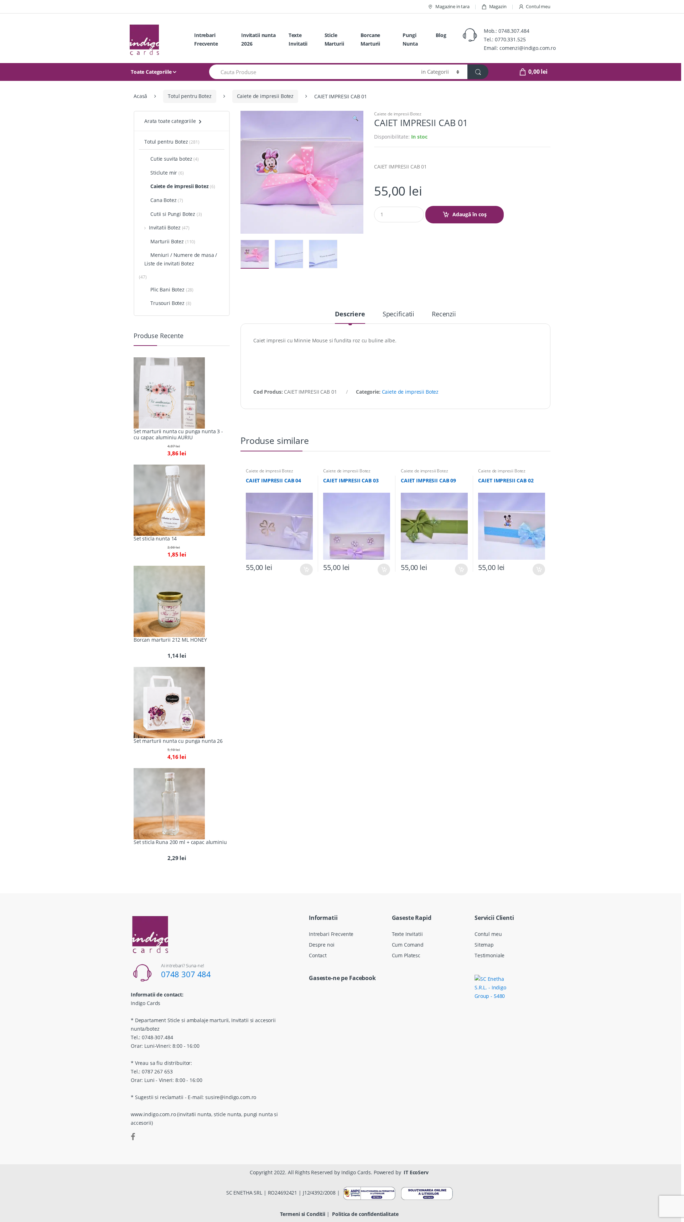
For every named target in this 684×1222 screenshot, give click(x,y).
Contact (318, 955)
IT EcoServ (416, 1172)
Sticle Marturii (334, 39)
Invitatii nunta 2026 (258, 39)
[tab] (350, 317)
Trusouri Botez (167, 303)
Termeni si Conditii (302, 1214)
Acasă (140, 96)
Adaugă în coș (469, 214)
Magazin (498, 6)
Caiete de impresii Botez (265, 96)
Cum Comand (408, 944)
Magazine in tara (452, 6)
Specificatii (398, 314)
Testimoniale (489, 955)
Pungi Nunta (410, 39)
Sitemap (484, 944)
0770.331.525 (510, 39)
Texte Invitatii (298, 39)
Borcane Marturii (370, 39)
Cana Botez (163, 200)
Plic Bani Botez (167, 289)
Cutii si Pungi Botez (172, 214)
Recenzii (444, 314)
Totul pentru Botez (189, 96)
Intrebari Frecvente (206, 39)
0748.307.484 (513, 30)
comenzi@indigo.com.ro (527, 48)
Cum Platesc (406, 955)
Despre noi (322, 944)
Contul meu (538, 6)
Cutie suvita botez (171, 158)
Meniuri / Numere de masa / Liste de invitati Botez (180, 259)
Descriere (350, 314)
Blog (441, 35)
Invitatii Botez (165, 227)
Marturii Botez (167, 241)
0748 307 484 (186, 974)
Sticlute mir (163, 172)
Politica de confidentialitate (365, 1214)
